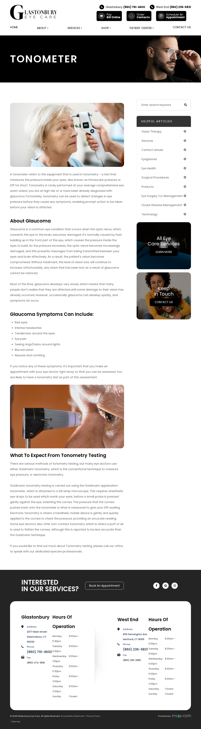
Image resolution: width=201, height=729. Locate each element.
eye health (148, 168)
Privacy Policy (93, 716)
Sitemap (16, 721)
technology (149, 214)
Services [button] (73, 28)
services (147, 141)
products (147, 187)
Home (14, 27)
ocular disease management (161, 205)
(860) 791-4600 (39, 652)
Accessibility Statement (72, 716)
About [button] (41, 28)
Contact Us (182, 27)
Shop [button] (105, 28)
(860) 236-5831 (135, 649)
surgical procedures (155, 177)
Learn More (164, 252)
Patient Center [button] (141, 28)
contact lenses (152, 150)
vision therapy (151, 131)
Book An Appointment (104, 586)
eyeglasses (149, 159)
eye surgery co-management (162, 196)
